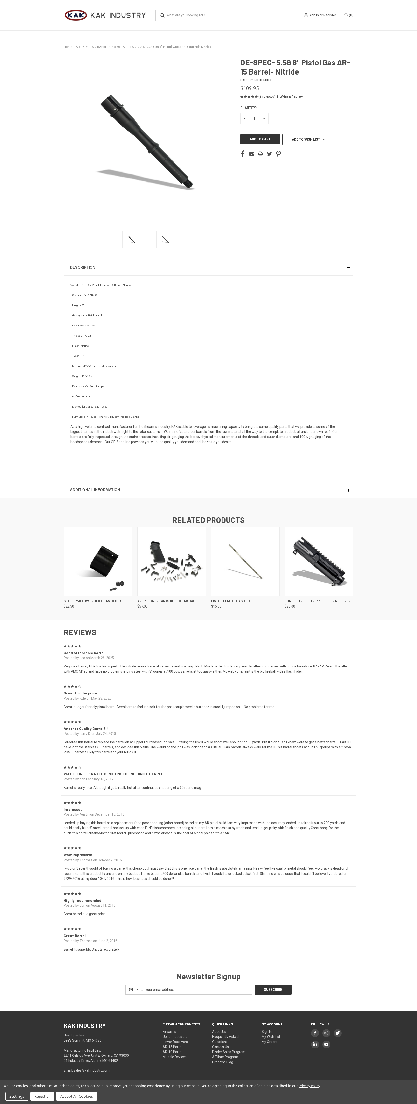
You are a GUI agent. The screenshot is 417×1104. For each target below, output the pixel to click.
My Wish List (271, 1037)
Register (329, 15)
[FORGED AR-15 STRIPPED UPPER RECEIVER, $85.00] (319, 561)
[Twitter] (269, 153)
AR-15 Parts (172, 1047)
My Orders (269, 1042)
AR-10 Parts (172, 1052)
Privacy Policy (309, 1085)
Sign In (267, 1032)
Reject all (42, 1096)
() (350, 15)
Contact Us (220, 1047)
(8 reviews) (267, 96)
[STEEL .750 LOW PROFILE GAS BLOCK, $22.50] (98, 561)
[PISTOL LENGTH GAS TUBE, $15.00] (245, 561)
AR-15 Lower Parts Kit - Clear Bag (166, 601)
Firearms (169, 1032)
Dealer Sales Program (228, 1052)
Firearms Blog (222, 1062)
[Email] (251, 153)
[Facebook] (242, 153)
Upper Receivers (175, 1037)
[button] (289, 97)
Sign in (314, 15)
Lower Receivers (175, 1042)
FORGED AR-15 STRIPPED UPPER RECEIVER (318, 601)
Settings (16, 1096)
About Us (219, 1032)
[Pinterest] (278, 153)
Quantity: (248, 108)
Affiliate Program (225, 1057)
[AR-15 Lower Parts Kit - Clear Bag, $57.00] (171, 561)
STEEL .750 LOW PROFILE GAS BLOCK (92, 601)
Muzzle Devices (175, 1057)
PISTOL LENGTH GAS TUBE (231, 601)
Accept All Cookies (76, 1096)
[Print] (260, 153)
